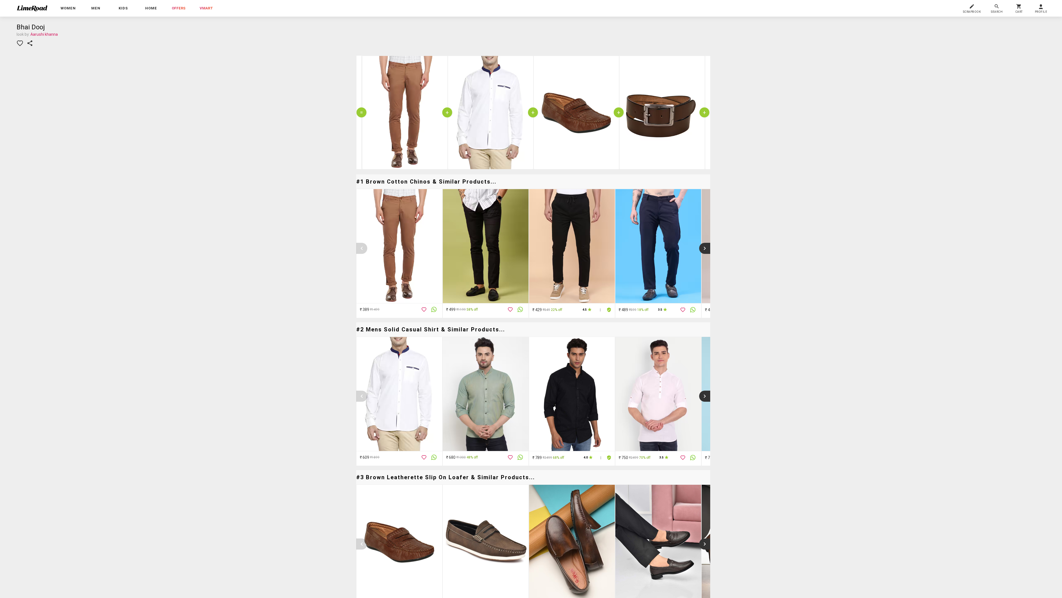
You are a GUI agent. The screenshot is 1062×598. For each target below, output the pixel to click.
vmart (206, 8)
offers (179, 8)
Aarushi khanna (44, 34)
